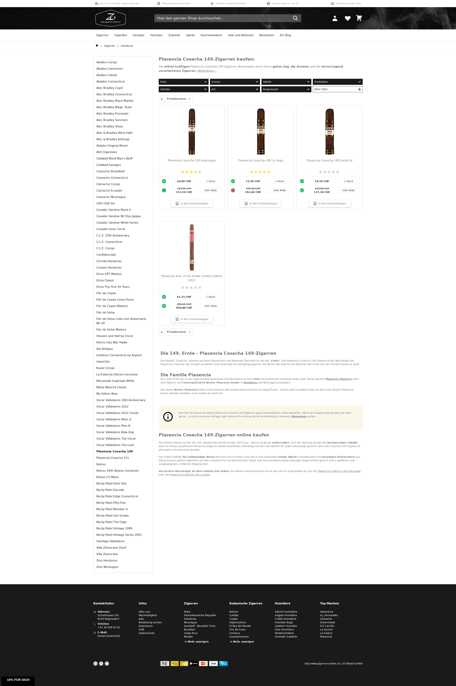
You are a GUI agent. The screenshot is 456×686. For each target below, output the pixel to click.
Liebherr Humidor (286, 626)
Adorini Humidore (286, 611)
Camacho (326, 618)
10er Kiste (210, 190)
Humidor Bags (284, 622)
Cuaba (233, 618)
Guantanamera (239, 636)
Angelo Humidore (286, 615)
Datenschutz (146, 633)
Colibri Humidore (285, 618)
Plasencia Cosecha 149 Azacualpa (192, 160)
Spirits (190, 35)
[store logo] (109, 18)
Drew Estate (327, 622)
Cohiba (233, 615)
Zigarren (102, 35)
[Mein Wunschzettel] (348, 18)
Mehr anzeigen (198, 641)
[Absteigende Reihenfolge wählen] (162, 99)
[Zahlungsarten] (194, 663)
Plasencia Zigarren (338, 379)
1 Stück (210, 181)
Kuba (187, 611)
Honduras (127, 45)
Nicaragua (190, 622)
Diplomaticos (237, 622)
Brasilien (189, 629)
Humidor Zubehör (286, 636)
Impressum (146, 626)
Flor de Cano (237, 629)
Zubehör (174, 35)
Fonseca (234, 633)
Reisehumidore (284, 633)
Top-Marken (329, 603)
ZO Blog (285, 35)
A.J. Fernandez (329, 615)
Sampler (139, 35)
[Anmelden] (335, 18)
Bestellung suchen (150, 622)
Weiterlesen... (207, 71)
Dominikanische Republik (200, 615)
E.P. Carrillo (327, 626)
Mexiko (188, 636)
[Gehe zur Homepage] (96, 46)
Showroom (299, 416)
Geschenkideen (211, 35)
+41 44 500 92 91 (109, 627)
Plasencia (326, 636)
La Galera (326, 633)
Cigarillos (120, 35)
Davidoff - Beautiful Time (200, 626)
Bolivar (233, 611)
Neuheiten (266, 35)
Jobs (141, 618)
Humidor (156, 35)
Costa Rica (190, 633)
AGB (141, 629)
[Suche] (295, 18)
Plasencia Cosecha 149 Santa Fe (330, 160)
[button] (18, 681)
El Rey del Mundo (240, 626)
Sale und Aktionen (241, 35)
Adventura (326, 611)
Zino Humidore (284, 629)
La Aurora (326, 629)
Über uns (144, 611)
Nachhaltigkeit (148, 615)
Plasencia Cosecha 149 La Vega (260, 160)
